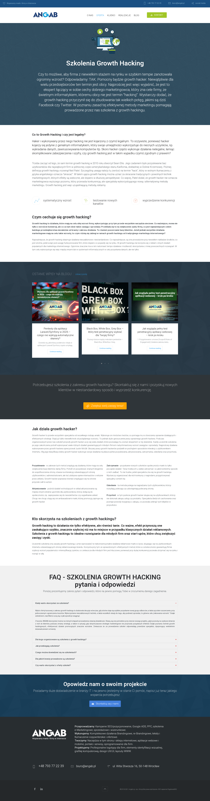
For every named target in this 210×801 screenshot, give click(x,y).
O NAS (90, 15)
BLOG (136, 15)
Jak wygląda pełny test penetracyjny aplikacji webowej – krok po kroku (154, 332)
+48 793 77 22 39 (154, 3)
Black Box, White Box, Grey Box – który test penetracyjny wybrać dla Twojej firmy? (105, 332)
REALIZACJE (124, 15)
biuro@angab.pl (178, 3)
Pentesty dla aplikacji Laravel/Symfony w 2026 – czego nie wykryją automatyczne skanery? (55, 333)
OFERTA (100, 15)
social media (200, 3)
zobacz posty (81, 274)
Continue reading (56, 351)
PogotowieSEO (172, 789)
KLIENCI (111, 15)
